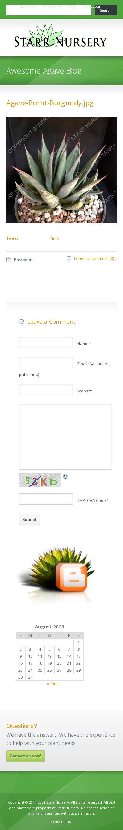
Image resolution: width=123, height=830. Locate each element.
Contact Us (52, 6)
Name (84, 343)
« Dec (53, 683)
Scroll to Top (61, 821)
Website (85, 391)
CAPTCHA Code (91, 500)
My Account (92, 6)
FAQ (71, 6)
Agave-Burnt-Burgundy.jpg (50, 102)
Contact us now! (25, 756)
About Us (28, 6)
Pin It (54, 238)
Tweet (12, 238)
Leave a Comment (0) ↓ (95, 258)
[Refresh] (65, 476)
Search (106, 10)
